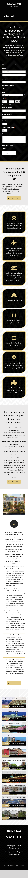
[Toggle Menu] (25, 16)
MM (10, 104)
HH (3, 104)
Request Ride (9, 153)
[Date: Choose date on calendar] (25, 95)
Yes (5, 88)
